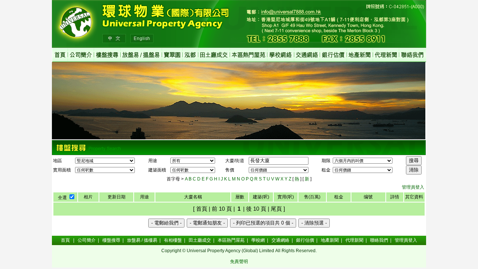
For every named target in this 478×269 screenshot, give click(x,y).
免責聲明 (239, 261)
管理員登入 (413, 187)
